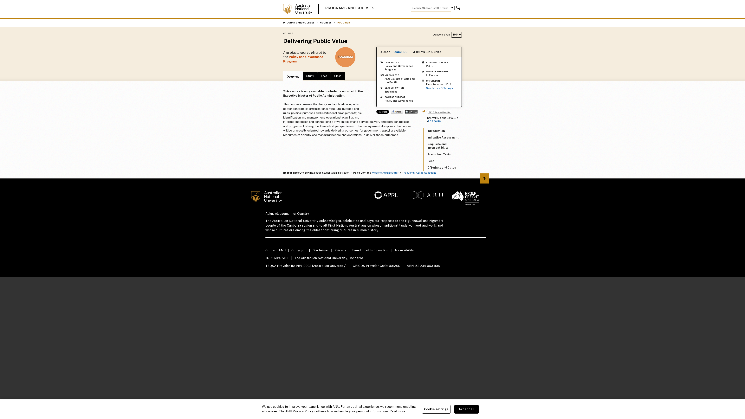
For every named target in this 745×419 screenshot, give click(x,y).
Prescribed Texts (439, 154)
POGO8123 (343, 23)
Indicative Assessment (443, 137)
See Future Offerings (439, 88)
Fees (324, 76)
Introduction (436, 130)
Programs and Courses (349, 8)
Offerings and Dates (441, 167)
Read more (397, 411)
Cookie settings (436, 409)
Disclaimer (321, 250)
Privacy (340, 250)
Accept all (467, 409)
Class (337, 76)
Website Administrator (385, 172)
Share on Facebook (397, 112)
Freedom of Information (370, 250)
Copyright (299, 250)
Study (310, 76)
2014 (455, 34)
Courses (326, 23)
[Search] (459, 8)
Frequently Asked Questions (419, 172)
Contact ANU (275, 250)
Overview (293, 76)
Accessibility (404, 250)
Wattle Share (411, 112)
